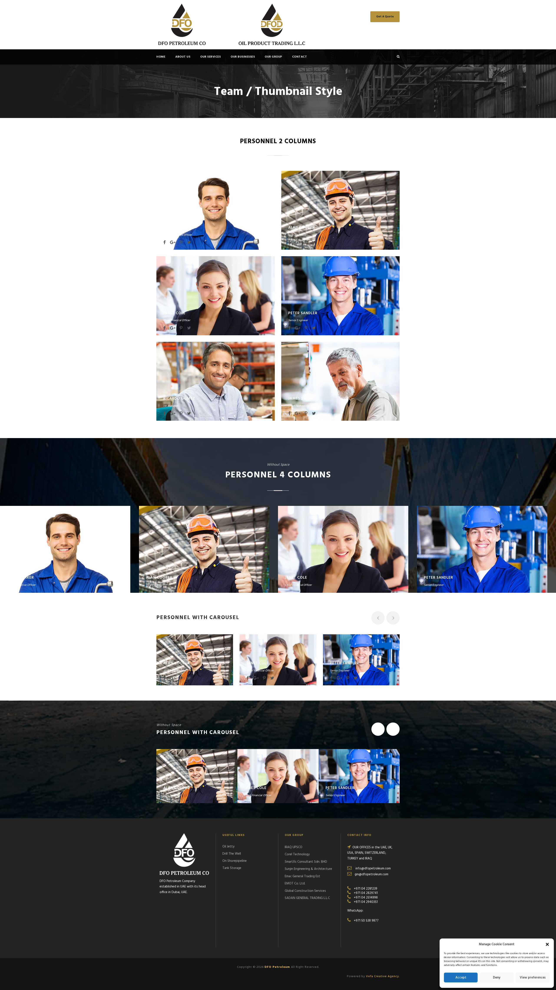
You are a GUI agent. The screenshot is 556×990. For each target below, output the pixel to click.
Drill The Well (231, 853)
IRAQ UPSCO (293, 847)
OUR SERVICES (210, 56)
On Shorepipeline (234, 861)
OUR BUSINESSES (243, 56)
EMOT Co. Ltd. (295, 883)
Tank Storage (231, 868)
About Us (182, 56)
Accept (460, 977)
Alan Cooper (301, 228)
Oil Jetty (228, 846)
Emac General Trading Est (302, 876)
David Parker (176, 228)
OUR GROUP (273, 56)
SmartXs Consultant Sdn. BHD (306, 861)
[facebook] (164, 242)
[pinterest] (181, 242)
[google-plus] (172, 242)
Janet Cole (174, 313)
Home (160, 56)
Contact (299, 56)
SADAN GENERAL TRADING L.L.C (307, 898)
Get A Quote (385, 16)
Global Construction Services (305, 891)
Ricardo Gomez (179, 399)
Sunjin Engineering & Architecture (308, 869)
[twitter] (189, 242)
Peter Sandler (302, 313)
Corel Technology (297, 854)
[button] (547, 944)
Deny (496, 977)
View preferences (533, 977)
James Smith (300, 399)
